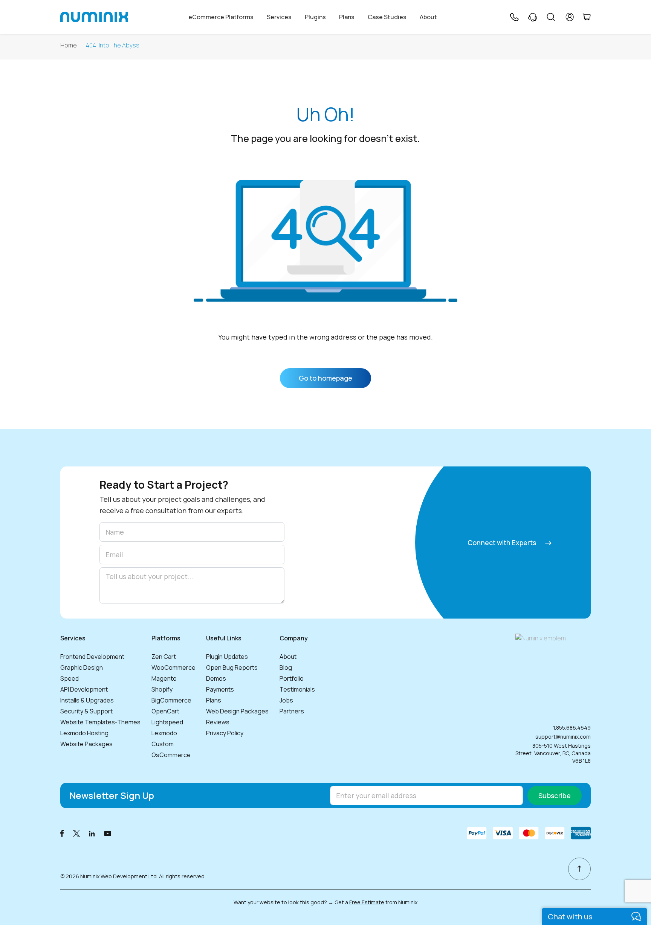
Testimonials (297, 689)
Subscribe (554, 795)
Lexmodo (164, 733)
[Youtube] (108, 833)
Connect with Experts (503, 542)
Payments (220, 689)
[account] (570, 17)
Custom (162, 744)
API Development (84, 689)
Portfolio (292, 678)
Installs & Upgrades (87, 700)
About (428, 17)
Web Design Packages (237, 711)
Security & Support (86, 711)
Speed (69, 678)
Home (68, 45)
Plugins (315, 17)
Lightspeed (167, 722)
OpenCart (165, 711)
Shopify (162, 689)
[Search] (550, 17)
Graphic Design (81, 667)
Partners (292, 711)
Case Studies (387, 17)
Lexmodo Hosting (84, 733)
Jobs (286, 700)
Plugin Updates (227, 656)
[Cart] (586, 17)
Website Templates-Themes (100, 722)
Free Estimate (366, 902)
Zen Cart (163, 656)
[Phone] (514, 17)
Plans (347, 17)
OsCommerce (171, 755)
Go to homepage (325, 377)
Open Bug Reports (232, 667)
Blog (286, 667)
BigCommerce (171, 700)
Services (279, 17)
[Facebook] (62, 833)
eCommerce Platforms (221, 17)
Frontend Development (92, 656)
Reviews (217, 722)
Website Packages (86, 744)
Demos (216, 678)
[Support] (533, 17)
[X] (76, 833)
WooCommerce (173, 667)
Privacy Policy (224, 733)
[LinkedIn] (92, 833)
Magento (164, 678)
